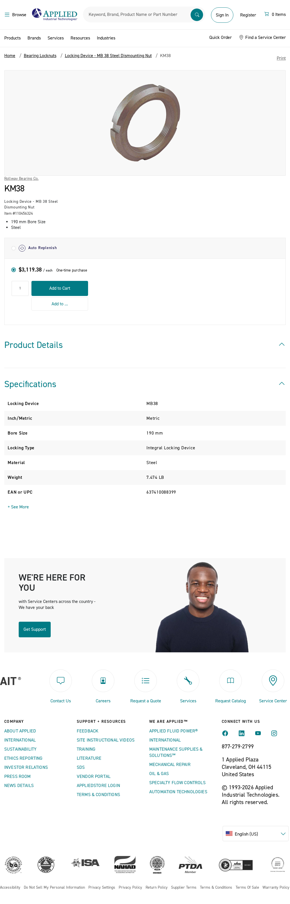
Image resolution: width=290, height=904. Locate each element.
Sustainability (20, 749)
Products (12, 38)
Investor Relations (26, 767)
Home (9, 56)
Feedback (87, 731)
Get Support (35, 629)
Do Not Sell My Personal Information (54, 887)
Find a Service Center (265, 37)
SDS (81, 767)
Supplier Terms (184, 887)
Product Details (33, 345)
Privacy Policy (130, 887)
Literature (89, 758)
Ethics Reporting (23, 758)
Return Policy (157, 887)
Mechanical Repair (170, 764)
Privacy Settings (101, 887)
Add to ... (60, 304)
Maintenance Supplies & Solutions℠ (176, 752)
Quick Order (220, 37)
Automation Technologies (178, 792)
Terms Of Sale (247, 887)
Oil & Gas (159, 773)
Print (281, 58)
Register (248, 15)
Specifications (30, 384)
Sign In (222, 15)
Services (56, 38)
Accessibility (10, 887)
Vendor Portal (93, 776)
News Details (19, 785)
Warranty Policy (276, 887)
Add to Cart (59, 288)
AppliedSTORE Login (98, 785)
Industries (106, 38)
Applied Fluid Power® (173, 731)
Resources (80, 38)
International (20, 740)
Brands (34, 38)
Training (86, 749)
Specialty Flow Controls (177, 783)
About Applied (20, 731)
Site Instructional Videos (106, 740)
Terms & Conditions (98, 794)
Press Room (17, 776)
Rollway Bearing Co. (21, 178)
